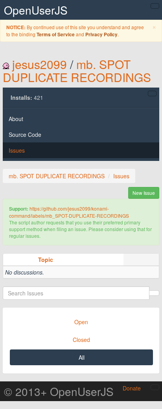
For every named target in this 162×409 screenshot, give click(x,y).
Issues (17, 150)
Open (81, 322)
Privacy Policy (101, 34)
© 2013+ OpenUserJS (59, 391)
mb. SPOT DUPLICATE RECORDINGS (77, 71)
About (16, 119)
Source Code (25, 134)
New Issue (144, 192)
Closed (81, 340)
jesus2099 (39, 64)
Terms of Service (56, 34)
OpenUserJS (36, 10)
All (82, 357)
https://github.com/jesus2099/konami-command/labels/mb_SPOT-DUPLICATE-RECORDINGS (69, 212)
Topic (45, 259)
